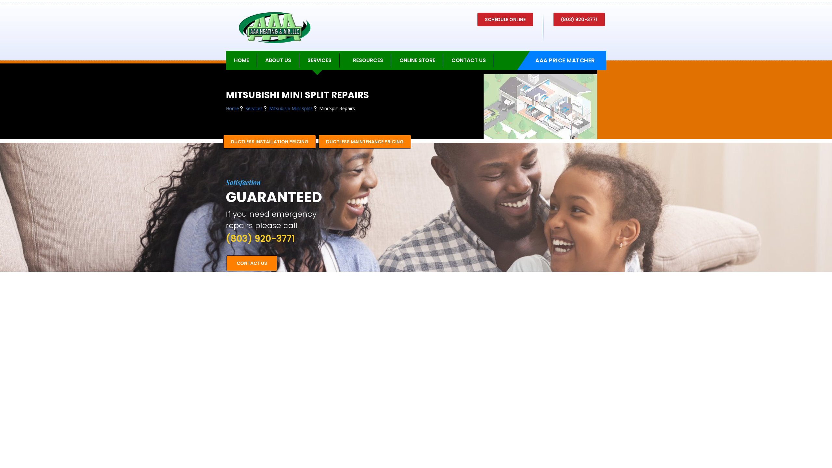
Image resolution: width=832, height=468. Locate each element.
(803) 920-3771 (579, 19)
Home (241, 60)
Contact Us (468, 60)
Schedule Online (505, 19)
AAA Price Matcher (565, 60)
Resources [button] (368, 60)
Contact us (252, 263)
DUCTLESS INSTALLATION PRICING (269, 141)
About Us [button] (278, 60)
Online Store (417, 60)
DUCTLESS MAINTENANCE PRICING (365, 141)
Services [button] (319, 60)
